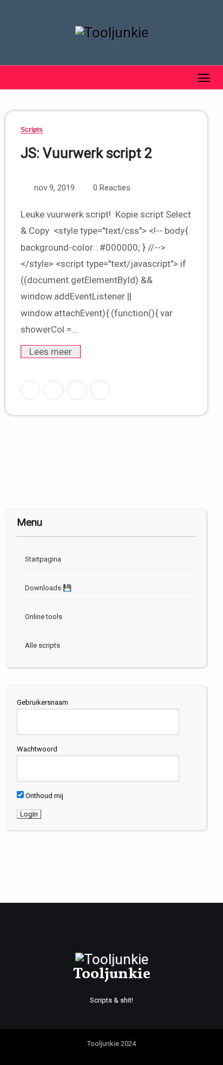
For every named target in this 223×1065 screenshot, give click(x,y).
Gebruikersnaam (42, 702)
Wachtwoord (37, 749)
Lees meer (50, 351)
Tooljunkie (111, 974)
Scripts (32, 129)
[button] (13, 77)
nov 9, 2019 (53, 188)
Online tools (43, 617)
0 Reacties (111, 188)
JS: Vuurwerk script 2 (87, 153)
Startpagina (43, 559)
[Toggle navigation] (204, 77)
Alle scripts (42, 645)
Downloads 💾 (48, 588)
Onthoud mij (43, 796)
